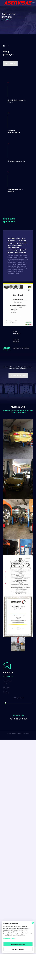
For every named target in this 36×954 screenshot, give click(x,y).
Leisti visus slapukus (18, 944)
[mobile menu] (33, 2)
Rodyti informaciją (9, 938)
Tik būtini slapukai (18, 949)
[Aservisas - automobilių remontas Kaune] (18, 2)
